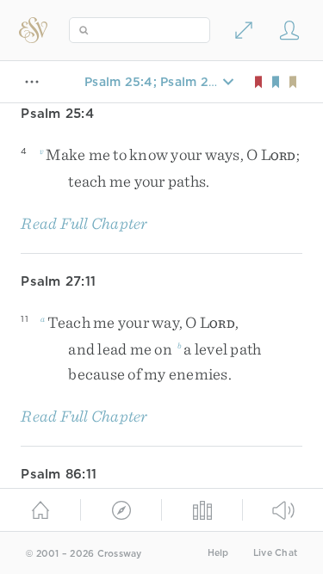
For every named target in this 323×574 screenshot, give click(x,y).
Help (218, 553)
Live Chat (275, 553)
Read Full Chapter (84, 223)
